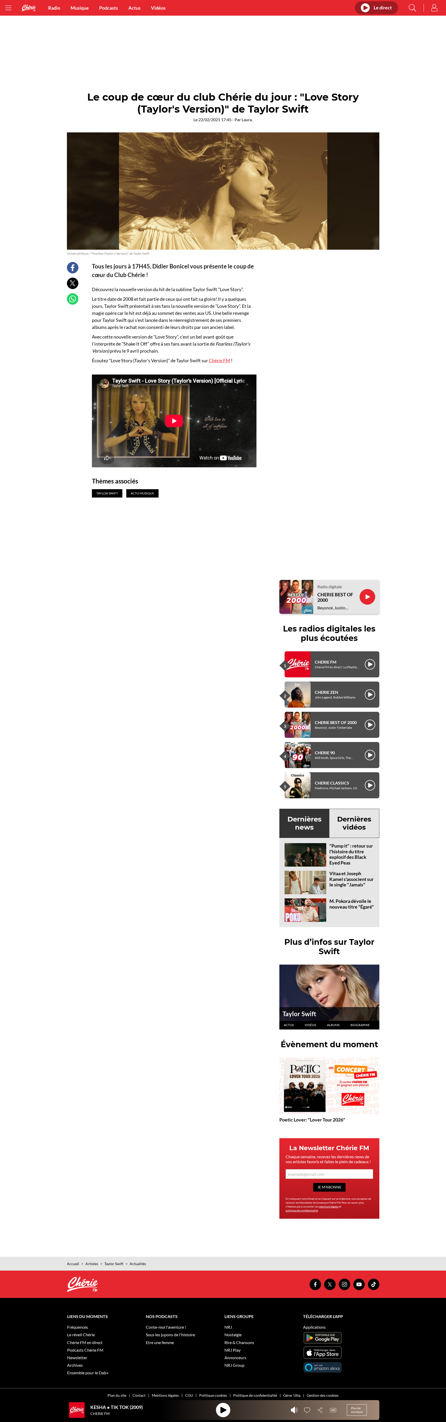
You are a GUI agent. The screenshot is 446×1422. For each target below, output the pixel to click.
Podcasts (108, 8)
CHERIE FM (325, 661)
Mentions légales (165, 1395)
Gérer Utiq (291, 1395)
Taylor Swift (299, 1014)
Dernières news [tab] (304, 823)
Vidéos (158, 8)
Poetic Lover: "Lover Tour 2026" (312, 1120)
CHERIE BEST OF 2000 (335, 597)
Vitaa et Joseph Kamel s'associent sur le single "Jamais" (351, 879)
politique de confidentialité (302, 1210)
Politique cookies (213, 1395)
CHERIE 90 (325, 752)
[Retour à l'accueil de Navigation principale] (28, 8)
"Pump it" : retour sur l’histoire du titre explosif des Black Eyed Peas (351, 854)
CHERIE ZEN (326, 692)
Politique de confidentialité (255, 1395)
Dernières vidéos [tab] (354, 823)
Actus (134, 8)
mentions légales (328, 1206)
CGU (189, 1395)
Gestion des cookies (322, 1395)
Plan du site (117, 1395)
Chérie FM (219, 360)
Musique (80, 8)
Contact (139, 1395)
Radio (54, 8)
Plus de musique (357, 1410)
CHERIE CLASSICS (332, 782)
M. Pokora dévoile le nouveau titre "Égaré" (351, 904)
